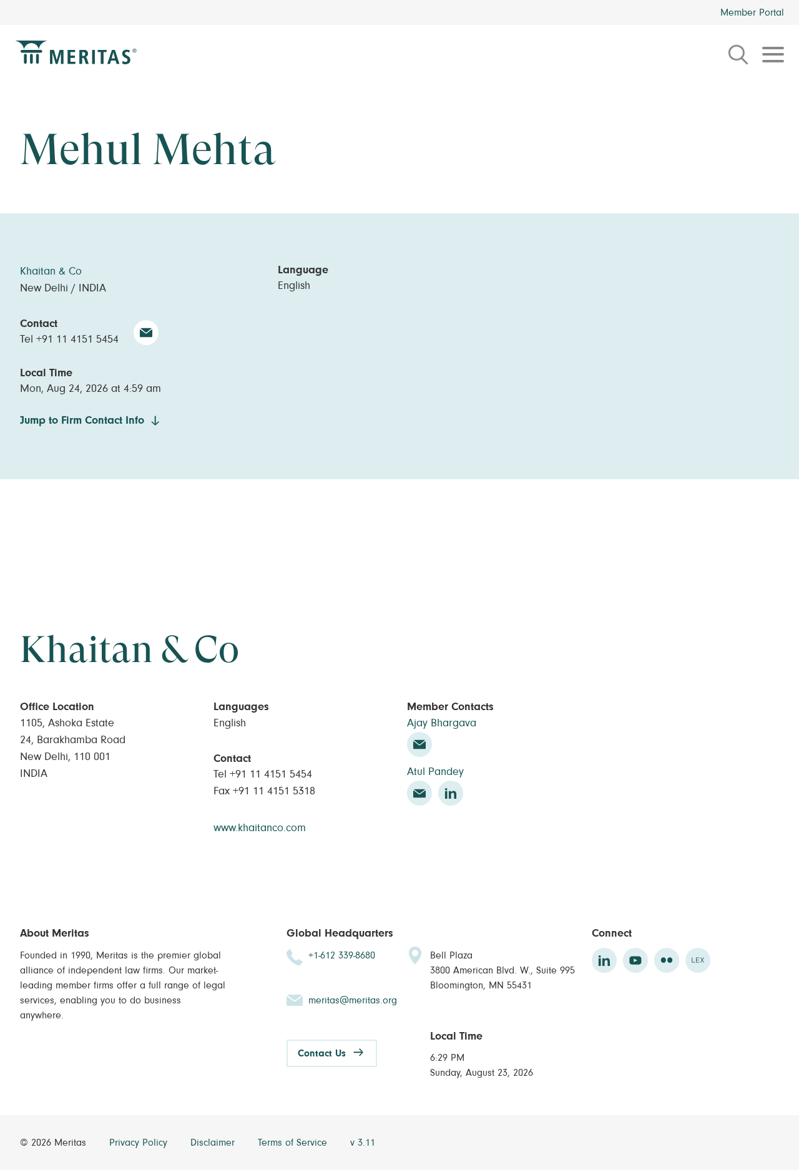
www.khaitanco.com (259, 828)
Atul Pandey (435, 772)
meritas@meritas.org (352, 1000)
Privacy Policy (139, 1143)
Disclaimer (214, 1143)
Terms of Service (294, 1143)
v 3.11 (362, 1143)
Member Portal (752, 12)
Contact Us (322, 1053)
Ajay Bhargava (441, 723)
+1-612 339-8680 (341, 955)
